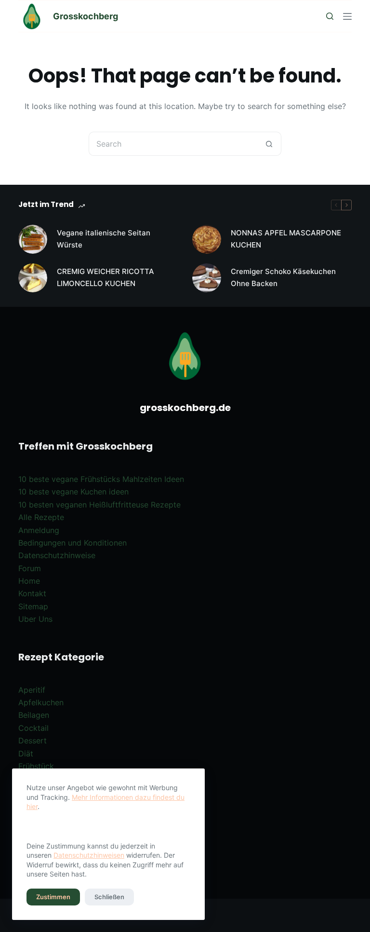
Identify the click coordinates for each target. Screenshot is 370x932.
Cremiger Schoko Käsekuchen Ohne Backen (283, 277)
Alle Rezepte (41, 517)
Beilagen (33, 715)
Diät (25, 753)
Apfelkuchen (41, 702)
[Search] (329, 16)
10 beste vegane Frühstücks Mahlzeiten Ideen (101, 479)
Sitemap (33, 606)
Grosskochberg (85, 16)
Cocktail (33, 728)
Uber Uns (35, 619)
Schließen (109, 897)
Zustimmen (53, 897)
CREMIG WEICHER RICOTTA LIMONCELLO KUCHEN (105, 277)
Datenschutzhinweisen (88, 855)
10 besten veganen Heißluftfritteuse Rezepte (99, 504)
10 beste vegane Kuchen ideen (73, 491)
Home (29, 581)
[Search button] (269, 144)
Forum (29, 568)
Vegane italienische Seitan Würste (103, 238)
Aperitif (31, 690)
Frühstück (36, 766)
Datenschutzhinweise (56, 555)
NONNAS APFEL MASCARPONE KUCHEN (286, 238)
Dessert (32, 740)
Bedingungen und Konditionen (72, 543)
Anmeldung (38, 530)
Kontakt (32, 593)
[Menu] (347, 16)
